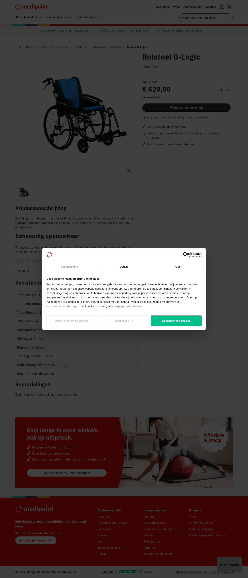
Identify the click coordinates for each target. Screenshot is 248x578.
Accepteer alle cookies (176, 320)
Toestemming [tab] (69, 266)
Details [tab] (124, 266)
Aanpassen (122, 320)
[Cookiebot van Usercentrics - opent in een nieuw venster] (186, 254)
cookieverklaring (64, 306)
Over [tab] (178, 266)
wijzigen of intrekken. (129, 306)
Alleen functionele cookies (72, 320)
